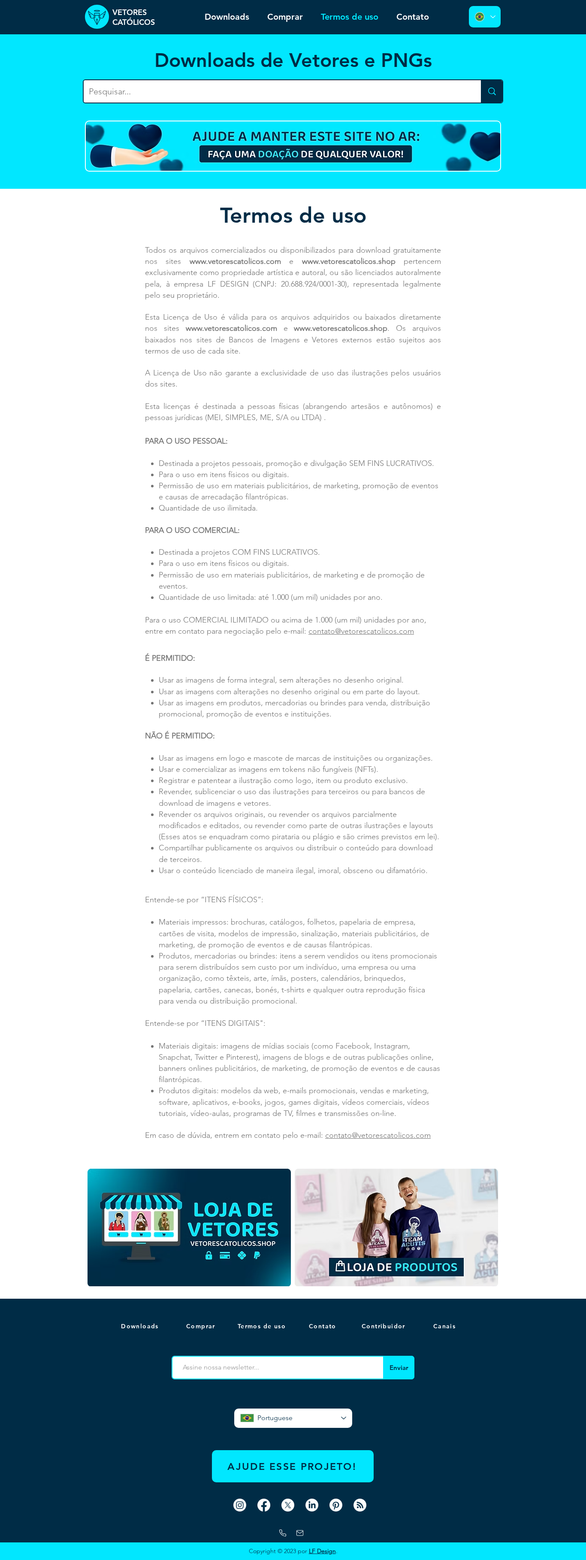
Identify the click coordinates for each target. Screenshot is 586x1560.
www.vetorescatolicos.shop (349, 261)
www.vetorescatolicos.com (235, 261)
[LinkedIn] (311, 1505)
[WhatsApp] (282, 1533)
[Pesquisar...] (491, 91)
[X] (287, 1505)
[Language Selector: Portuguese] (485, 16)
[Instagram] (239, 1505)
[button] (445, 1326)
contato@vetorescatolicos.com (361, 631)
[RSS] (359, 1505)
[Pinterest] (335, 1505)
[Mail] (299, 1533)
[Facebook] (263, 1505)
